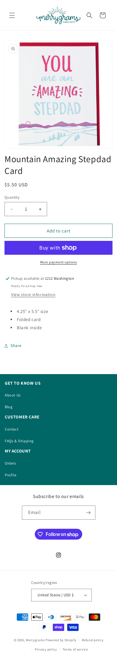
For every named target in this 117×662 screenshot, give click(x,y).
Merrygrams (35, 640)
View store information (33, 294)
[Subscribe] (88, 513)
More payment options (58, 262)
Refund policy (92, 640)
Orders (10, 463)
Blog (8, 406)
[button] (12, 15)
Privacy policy (46, 649)
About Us (13, 395)
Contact (11, 429)
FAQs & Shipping (19, 440)
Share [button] (16, 345)
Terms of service (75, 649)
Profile (10, 475)
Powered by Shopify (61, 640)
